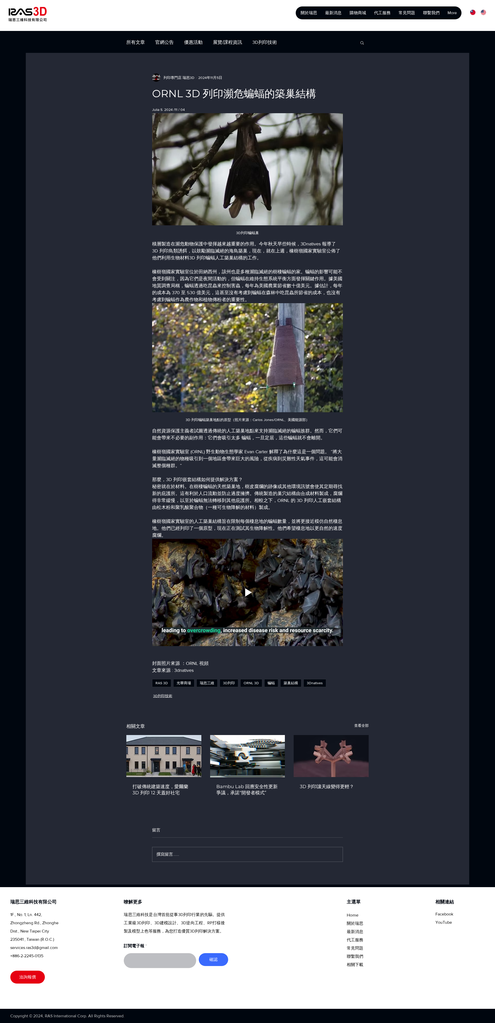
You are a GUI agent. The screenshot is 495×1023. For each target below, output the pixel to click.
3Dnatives (315, 683)
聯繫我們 (355, 956)
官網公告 (164, 42)
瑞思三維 (207, 683)
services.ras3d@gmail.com (34, 947)
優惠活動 (193, 42)
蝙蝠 (271, 683)
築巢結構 (291, 683)
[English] (482, 12)
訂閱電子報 (134, 946)
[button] (362, 42)
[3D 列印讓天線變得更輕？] (331, 756)
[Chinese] (471, 12)
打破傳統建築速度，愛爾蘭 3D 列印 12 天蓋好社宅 (160, 790)
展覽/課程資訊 (227, 42)
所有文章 (135, 42)
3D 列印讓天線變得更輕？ (327, 786)
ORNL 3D (251, 683)
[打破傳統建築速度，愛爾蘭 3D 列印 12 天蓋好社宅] (163, 756)
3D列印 (229, 683)
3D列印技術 (264, 42)
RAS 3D (161, 683)
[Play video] (247, 592)
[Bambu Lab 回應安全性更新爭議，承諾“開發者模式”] (247, 756)
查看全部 (361, 725)
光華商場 (184, 683)
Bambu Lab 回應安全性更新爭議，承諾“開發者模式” (247, 790)
